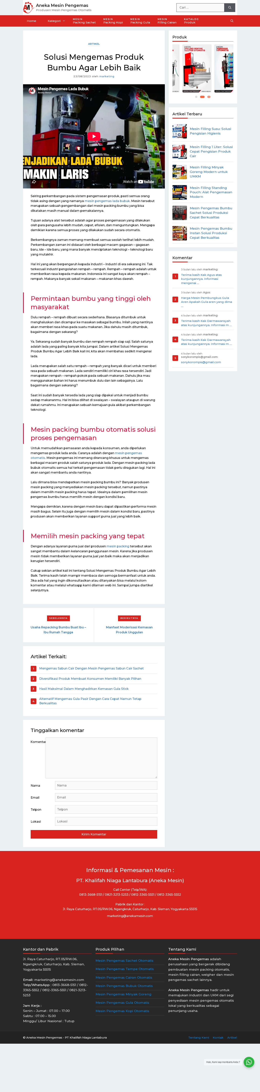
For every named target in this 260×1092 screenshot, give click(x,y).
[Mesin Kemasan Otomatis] (218, 68)
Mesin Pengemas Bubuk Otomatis (124, 986)
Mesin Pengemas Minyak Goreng (123, 994)
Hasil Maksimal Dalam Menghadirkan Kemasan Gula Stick (84, 689)
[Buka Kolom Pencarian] (232, 21)
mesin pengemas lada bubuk (107, 201)
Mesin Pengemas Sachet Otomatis (124, 960)
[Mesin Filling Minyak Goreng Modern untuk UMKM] (179, 172)
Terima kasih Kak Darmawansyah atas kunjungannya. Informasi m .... (206, 323)
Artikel (94, 43)
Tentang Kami (198, 1037)
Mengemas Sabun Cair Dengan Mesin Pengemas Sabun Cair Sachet (91, 668)
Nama (35, 785)
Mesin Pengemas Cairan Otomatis (124, 977)
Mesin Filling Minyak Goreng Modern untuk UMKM (209, 171)
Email (35, 797)
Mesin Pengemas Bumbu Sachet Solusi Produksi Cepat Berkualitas (211, 212)
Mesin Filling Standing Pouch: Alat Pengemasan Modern (211, 192)
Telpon (36, 809)
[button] (196, 97)
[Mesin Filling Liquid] (186, 68)
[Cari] (229, 7)
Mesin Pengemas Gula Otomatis (122, 1002)
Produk (191, 21)
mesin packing (118, 546)
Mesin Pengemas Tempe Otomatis (125, 969)
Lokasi (36, 821)
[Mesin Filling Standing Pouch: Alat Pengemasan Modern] (179, 192)
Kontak (218, 1037)
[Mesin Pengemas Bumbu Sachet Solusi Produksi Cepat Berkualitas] (179, 213)
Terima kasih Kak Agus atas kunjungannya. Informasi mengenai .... (201, 279)
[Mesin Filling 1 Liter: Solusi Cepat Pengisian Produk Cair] (179, 151)
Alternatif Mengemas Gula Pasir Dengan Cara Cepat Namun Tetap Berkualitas (90, 701)
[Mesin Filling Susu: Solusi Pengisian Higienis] (179, 131)
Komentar (38, 742)
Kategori (54, 21)
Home (31, 21)
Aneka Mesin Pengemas (62, 5)
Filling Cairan (167, 21)
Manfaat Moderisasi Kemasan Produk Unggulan (129, 630)
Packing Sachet (84, 21)
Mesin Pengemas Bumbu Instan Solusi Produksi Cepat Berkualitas (211, 233)
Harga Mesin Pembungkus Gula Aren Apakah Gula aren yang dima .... (206, 302)
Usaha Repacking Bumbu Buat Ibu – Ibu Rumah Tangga (58, 630)
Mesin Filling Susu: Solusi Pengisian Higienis (210, 131)
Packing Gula (140, 21)
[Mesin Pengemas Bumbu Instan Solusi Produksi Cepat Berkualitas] (179, 233)
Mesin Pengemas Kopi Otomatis (122, 1011)
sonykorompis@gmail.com (201, 362)
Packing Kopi (113, 21)
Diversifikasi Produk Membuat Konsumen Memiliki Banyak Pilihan (90, 679)
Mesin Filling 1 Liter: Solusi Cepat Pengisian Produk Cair (211, 151)
